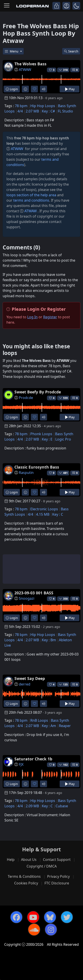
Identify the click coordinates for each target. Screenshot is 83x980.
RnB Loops (39, 720)
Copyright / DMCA (42, 866)
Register (50, 317)
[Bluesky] (50, 917)
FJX (21, 764)
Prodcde (26, 397)
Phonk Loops (41, 433)
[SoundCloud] (34, 929)
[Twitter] (67, 917)
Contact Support (57, 859)
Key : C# (48, 111)
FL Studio (65, 111)
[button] (76, 6)
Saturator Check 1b (33, 759)
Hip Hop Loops (42, 105)
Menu (14, 51)
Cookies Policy (26, 883)
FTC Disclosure (56, 883)
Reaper (65, 725)
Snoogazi (26, 598)
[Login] (56, 6)
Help (11, 859)
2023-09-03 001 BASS (33, 592)
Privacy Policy (58, 876)
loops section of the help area (31, 194)
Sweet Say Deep (29, 678)
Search (73, 51)
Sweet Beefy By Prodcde (37, 392)
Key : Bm (49, 639)
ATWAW (25, 69)
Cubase (62, 806)
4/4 (20, 111)
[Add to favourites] (34, 89)
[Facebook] (16, 917)
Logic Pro (63, 439)
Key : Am (49, 725)
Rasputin (26, 472)
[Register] (66, 6)
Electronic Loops (44, 509)
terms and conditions (31, 200)
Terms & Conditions (24, 876)
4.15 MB (42, 514)
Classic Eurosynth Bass (36, 467)
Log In (32, 317)
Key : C (57, 514)
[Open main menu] (7, 5)
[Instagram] (51, 929)
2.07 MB (32, 111)
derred (24, 684)
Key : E (47, 439)
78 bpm (21, 105)
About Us (29, 859)
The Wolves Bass (30, 63)
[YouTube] (33, 917)
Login (13, 89)
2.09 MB (32, 806)
